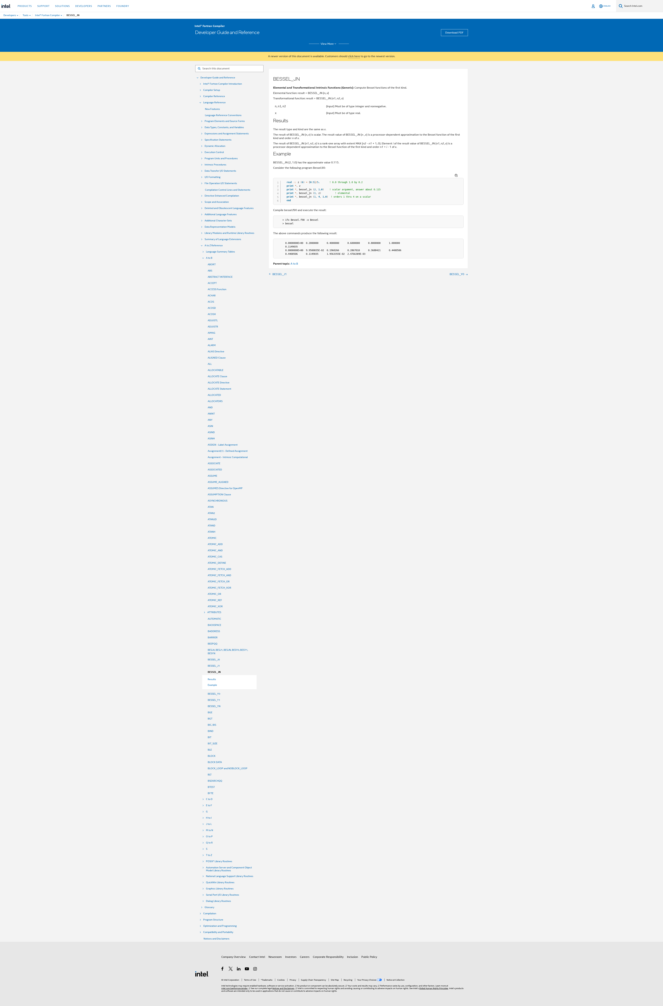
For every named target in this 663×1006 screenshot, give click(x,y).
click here (354, 56)
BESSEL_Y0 (214, 693)
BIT (209, 737)
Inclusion (352, 957)
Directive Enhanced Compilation (222, 195)
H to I (209, 817)
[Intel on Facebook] (222, 969)
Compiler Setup (211, 90)
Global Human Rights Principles (433, 988)
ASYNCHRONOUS (217, 500)
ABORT (212, 264)
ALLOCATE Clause (217, 376)
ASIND (211, 432)
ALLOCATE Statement (219, 388)
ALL (210, 363)
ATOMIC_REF (215, 600)
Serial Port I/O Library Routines (222, 894)
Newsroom (275, 957)
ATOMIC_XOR (215, 606)
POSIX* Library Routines (219, 861)
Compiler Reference (214, 96)
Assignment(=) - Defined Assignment (228, 450)
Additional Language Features (221, 214)
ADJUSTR (213, 326)
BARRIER (213, 637)
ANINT (211, 413)
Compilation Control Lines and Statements (227, 189)
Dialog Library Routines (218, 901)
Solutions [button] (62, 6)
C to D (209, 799)
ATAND (211, 525)
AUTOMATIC (214, 618)
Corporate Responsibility (328, 957)
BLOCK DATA (215, 762)
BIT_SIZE (212, 743)
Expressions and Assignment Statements (227, 133)
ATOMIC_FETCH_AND (219, 575)
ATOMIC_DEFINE (217, 562)
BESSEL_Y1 (214, 700)
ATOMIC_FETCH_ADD (219, 569)
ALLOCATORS (215, 401)
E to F (209, 805)
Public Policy (369, 957)
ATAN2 (211, 513)
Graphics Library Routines (220, 888)
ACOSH (212, 314)
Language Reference (214, 102)
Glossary (209, 907)
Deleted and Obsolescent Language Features (229, 208)
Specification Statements (218, 139)
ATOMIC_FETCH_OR (219, 581)
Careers (304, 957)
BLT (210, 774)
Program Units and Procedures (221, 158)
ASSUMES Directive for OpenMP (225, 488)
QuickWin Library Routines (220, 882)
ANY (210, 419)
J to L (209, 824)
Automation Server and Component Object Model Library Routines (229, 869)
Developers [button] (83, 6)
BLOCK (211, 755)
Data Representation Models (220, 226)
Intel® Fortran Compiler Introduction (222, 83)
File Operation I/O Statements (221, 183)
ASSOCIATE (214, 463)
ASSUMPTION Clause (219, 494)
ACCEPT (212, 283)
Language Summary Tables (220, 251)
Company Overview (233, 957)
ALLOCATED (214, 395)
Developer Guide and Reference (217, 77)
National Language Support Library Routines (229, 876)
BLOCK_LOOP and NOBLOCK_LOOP (227, 768)
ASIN (210, 426)
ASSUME (212, 475)
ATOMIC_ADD (215, 544)
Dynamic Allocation (215, 146)
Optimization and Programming (220, 925)
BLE (210, 749)
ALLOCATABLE (215, 370)
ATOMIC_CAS (215, 556)
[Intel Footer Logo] (202, 973)
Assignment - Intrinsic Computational (228, 457)
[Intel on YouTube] (247, 969)
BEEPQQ (212, 643)
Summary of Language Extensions (223, 239)
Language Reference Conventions (223, 115)
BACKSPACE (214, 625)
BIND (210, 731)
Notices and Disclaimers (216, 938)
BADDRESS (214, 631)
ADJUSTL (213, 320)
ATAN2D (212, 519)
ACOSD (212, 307)
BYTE (210, 793)
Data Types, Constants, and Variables (224, 127)
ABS (210, 270)
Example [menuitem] (212, 684)
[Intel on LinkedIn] (239, 969)
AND (210, 407)
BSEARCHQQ (215, 780)
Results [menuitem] (212, 679)
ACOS (211, 301)
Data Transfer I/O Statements (220, 170)
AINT (210, 339)
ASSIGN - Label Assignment (223, 444)
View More (327, 44)
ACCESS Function (217, 289)
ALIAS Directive (216, 351)
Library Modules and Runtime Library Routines (229, 233)
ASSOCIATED (215, 469)
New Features (212, 109)
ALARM (212, 345)
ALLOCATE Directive (218, 382)
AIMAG (211, 332)
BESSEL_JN (214, 672)
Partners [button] (104, 6)
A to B (209, 257)
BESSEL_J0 (214, 659)
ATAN (211, 506)
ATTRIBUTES (214, 612)
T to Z (209, 855)
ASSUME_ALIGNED (218, 482)
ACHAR (212, 295)
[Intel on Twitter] (230, 969)
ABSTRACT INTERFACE (220, 276)
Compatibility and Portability (218, 932)
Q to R (209, 842)
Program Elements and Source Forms (225, 121)
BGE (210, 712)
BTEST (211, 787)
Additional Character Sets (218, 220)
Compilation (209, 913)
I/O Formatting (212, 177)
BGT (210, 718)
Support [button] (43, 6)
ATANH (211, 531)
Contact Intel (257, 957)
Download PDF (454, 32)
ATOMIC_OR (214, 593)
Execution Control (214, 152)
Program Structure (213, 919)
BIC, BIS (212, 724)
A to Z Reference (214, 245)
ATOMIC (212, 538)
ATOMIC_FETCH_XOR (219, 587)
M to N (209, 830)
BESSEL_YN (214, 706)
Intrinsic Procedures (215, 164)
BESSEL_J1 (214, 665)
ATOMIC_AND (215, 550)
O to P (209, 836)
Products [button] (25, 6)
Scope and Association (217, 202)
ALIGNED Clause (217, 357)
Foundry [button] (122, 6)
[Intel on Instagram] (255, 969)
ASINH (211, 438)
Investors (290, 957)
